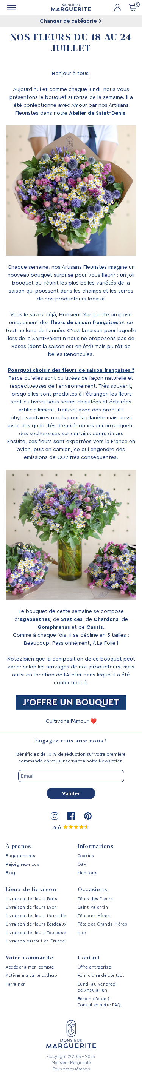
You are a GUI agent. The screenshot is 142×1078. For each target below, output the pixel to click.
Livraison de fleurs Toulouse (36, 933)
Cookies (86, 856)
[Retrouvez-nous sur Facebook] (71, 816)
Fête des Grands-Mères (102, 924)
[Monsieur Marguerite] (71, 7)
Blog (10, 873)
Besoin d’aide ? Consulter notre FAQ (99, 1002)
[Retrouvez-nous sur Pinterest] (88, 816)
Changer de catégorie (69, 21)
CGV (82, 864)
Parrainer (15, 984)
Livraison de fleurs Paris (32, 899)
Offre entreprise (94, 967)
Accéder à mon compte (30, 967)
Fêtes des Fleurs (95, 899)
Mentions (87, 873)
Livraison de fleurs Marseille (36, 916)
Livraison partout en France (35, 941)
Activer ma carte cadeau (31, 975)
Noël (82, 933)
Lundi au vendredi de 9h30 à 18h (97, 987)
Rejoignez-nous (23, 864)
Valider (71, 793)
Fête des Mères (94, 916)
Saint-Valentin (93, 907)
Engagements (21, 856)
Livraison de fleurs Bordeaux (36, 924)
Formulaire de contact (101, 975)
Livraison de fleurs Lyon (31, 907)
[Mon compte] (117, 7)
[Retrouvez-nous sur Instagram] (54, 816)
